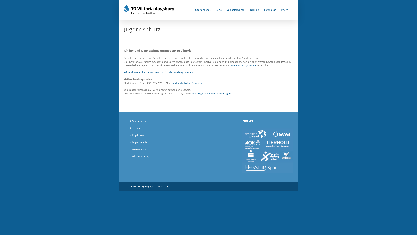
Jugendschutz (139, 142)
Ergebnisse (138, 135)
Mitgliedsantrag (140, 156)
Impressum (163, 187)
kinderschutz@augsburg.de (187, 83)
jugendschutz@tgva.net (244, 65)
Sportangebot (139, 121)
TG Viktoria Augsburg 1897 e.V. (143, 187)
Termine (136, 128)
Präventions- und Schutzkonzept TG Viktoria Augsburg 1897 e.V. (158, 72)
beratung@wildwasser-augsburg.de (211, 93)
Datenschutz (139, 149)
